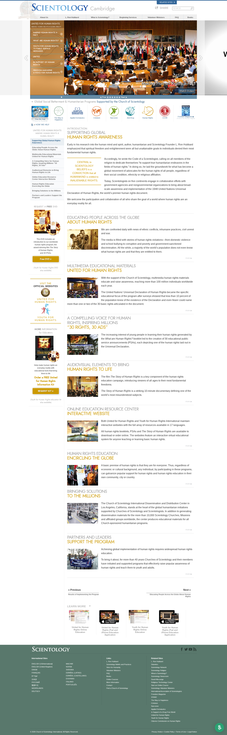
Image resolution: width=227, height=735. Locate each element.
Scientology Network (159, 667)
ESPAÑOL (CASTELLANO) (76, 676)
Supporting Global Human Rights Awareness (46, 141)
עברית (34, 676)
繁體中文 (35, 685)
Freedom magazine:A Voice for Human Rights (46, 71)
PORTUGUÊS (71, 685)
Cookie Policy (169, 732)
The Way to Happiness (58, 118)
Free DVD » (45, 259)
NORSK (69, 667)
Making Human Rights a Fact (45, 33)
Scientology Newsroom (159, 676)
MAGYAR (69, 664)
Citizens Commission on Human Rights (165, 721)
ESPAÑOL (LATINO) (73, 673)
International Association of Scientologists (166, 691)
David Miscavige (157, 679)
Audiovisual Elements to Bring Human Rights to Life (45, 171)
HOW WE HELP (42, 124)
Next (123, 97)
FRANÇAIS (36, 673)
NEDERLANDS (37, 688)
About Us (44, 17)
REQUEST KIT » (45, 391)
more (187, 258)
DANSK (34, 670)
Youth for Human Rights (160, 718)
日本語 (34, 679)
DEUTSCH (36, 691)
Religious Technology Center (162, 682)
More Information (112, 682)
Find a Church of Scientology (117, 688)
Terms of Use (181, 732)
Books (190, 17)
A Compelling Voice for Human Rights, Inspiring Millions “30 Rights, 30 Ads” (45, 163)
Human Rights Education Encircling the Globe (43, 185)
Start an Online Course (159, 685)
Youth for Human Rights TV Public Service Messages (46, 49)
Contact (109, 685)
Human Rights (147, 118)
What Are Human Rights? (46, 40)
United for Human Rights (160, 715)
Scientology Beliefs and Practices (118, 664)
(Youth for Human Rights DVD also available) (46, 269)
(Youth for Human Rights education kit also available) (45, 401)
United (36, 56)
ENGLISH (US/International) (42, 664)
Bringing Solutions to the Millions (46, 191)
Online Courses (112, 679)
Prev (104, 97)
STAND (154, 697)
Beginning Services (128, 17)
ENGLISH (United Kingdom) (42, 667)
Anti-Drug (130, 118)
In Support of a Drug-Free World (163, 712)
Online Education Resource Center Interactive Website (44, 178)
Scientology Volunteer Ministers (162, 688)
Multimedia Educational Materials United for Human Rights (46, 155)
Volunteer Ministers (156, 17)
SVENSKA (70, 670)
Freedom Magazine (186, 117)
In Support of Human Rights (44, 63)
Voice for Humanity (113, 667)
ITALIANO (70, 682)
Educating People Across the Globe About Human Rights (45, 148)
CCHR (164, 118)
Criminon (96, 118)
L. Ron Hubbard (72, 17)
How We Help (40, 119)
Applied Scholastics (77, 118)
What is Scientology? (100, 17)
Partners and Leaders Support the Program (47, 196)
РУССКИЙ (36, 682)
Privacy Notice (157, 732)
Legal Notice (192, 732)
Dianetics (154, 664)
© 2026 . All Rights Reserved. (54, 732)
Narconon (114, 118)
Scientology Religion (158, 670)
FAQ (177, 17)
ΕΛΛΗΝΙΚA (70, 679)
